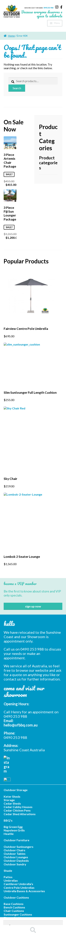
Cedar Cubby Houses (18, 807)
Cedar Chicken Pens (17, 810)
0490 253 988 (48, 8)
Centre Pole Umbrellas (19, 887)
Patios (8, 877)
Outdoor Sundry (15, 864)
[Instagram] (56, 7)
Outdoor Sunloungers (18, 846)
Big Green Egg (13, 826)
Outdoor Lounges (16, 857)
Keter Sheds (12, 796)
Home (11, 35)
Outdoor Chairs (14, 850)
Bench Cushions (14, 907)
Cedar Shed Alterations (20, 814)
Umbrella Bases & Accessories (24, 891)
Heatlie (9, 833)
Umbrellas (11, 880)
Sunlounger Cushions (18, 914)
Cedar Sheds (12, 803)
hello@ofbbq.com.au (21, 725)
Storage (9, 800)
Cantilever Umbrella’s (18, 884)
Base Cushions (13, 904)
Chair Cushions (14, 910)
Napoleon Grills (14, 830)
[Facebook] (61, 7)
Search (17, 88)
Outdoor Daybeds (16, 860)
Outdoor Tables (14, 853)
